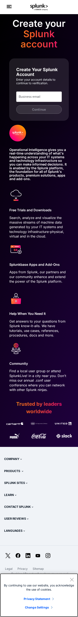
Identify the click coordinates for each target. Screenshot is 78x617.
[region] (39, 595)
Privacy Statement (37, 599)
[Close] (72, 579)
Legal (8, 568)
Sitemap (38, 568)
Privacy (22, 568)
